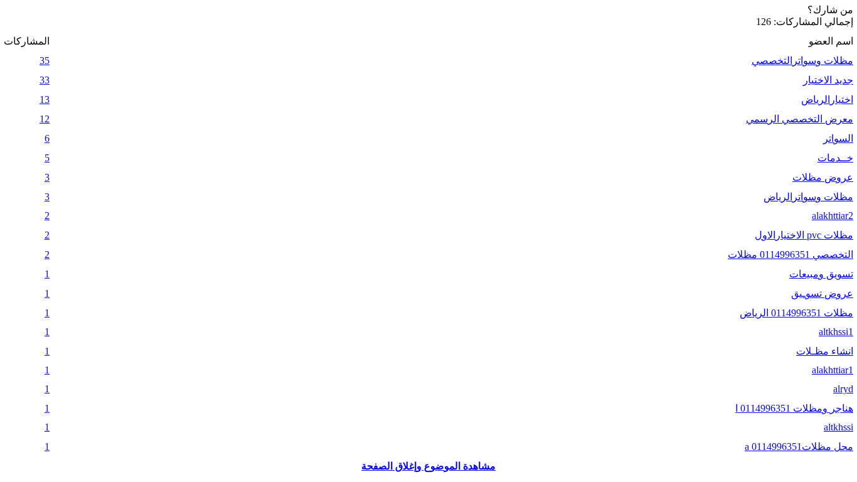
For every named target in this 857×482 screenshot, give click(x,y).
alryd (843, 388)
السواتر (838, 138)
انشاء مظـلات (824, 351)
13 (45, 99)
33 (45, 80)
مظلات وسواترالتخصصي (802, 60)
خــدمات (835, 158)
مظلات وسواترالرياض (808, 196)
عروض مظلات (822, 177)
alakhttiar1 (832, 370)
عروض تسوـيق (822, 293)
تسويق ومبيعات (821, 274)
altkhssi (838, 427)
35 (45, 60)
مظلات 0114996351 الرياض (796, 313)
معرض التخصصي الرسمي (799, 119)
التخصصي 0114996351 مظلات (790, 254)
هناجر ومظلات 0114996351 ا (794, 408)
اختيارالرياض (827, 99)
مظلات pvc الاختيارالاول (804, 235)
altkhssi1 (836, 331)
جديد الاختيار (828, 80)
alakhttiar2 (832, 215)
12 (45, 119)
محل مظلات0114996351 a (799, 446)
